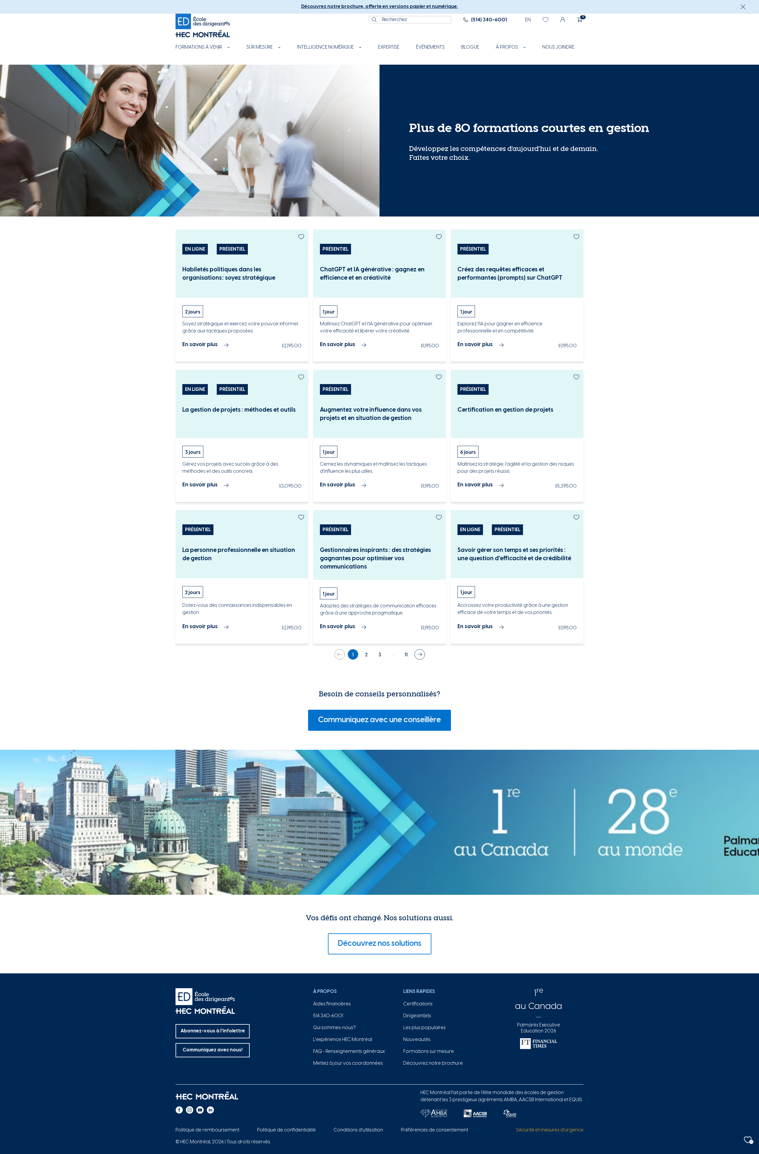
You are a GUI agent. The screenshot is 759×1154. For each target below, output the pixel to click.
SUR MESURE (259, 47)
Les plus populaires (424, 1027)
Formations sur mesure (428, 1051)
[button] (743, 6)
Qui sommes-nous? (334, 1027)
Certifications (418, 1004)
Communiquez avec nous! (213, 1050)
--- (538, 1017)
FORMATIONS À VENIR (199, 47)
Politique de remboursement (207, 1130)
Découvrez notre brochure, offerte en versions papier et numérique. (379, 6)
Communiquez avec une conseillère (379, 720)
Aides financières (332, 1004)
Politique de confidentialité (286, 1130)
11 (406, 655)
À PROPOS (507, 47)
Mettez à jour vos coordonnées (348, 1063)
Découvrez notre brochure (433, 1063)
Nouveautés (416, 1039)
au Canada (538, 1006)
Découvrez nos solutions (379, 944)
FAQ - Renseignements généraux (349, 1051)
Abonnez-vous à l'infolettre (213, 1031)
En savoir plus (200, 345)
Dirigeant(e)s (417, 1015)
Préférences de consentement (434, 1130)
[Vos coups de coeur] (545, 19)
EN (528, 20)
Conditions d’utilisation (358, 1130)
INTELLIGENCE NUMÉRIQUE (325, 47)
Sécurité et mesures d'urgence (549, 1130)
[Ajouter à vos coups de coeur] (301, 237)
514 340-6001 (328, 1015)
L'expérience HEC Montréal (342, 1039)
